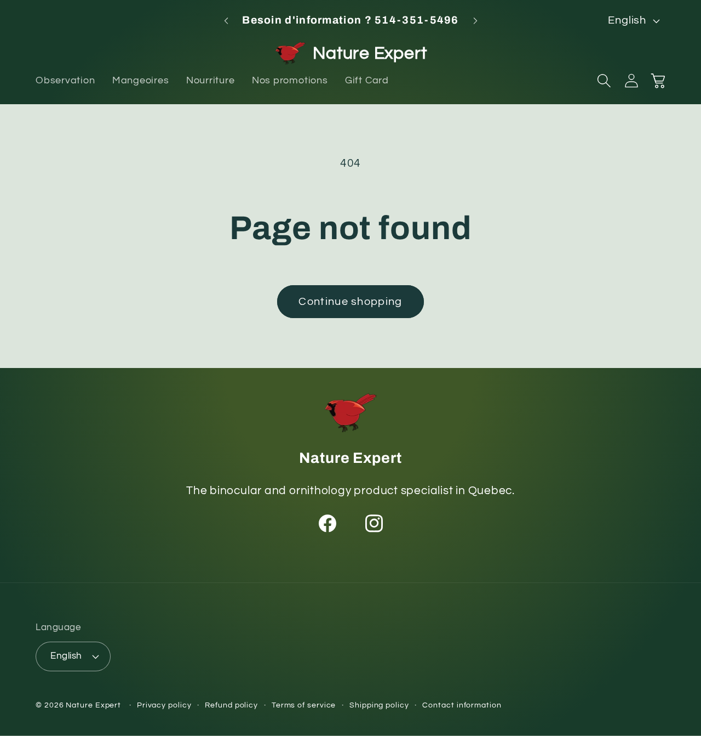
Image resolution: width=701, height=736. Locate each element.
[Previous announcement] (226, 20)
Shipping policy (379, 705)
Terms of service (304, 705)
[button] (604, 80)
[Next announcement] (475, 20)
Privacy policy (164, 705)
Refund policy (231, 705)
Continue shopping (350, 301)
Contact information (461, 705)
